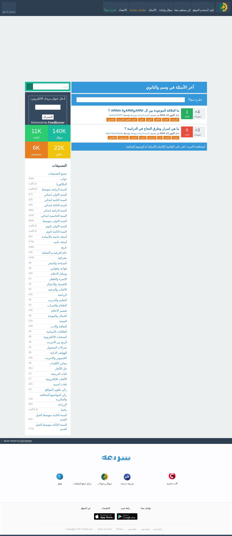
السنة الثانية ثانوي (56, 231)
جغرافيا (62, 257)
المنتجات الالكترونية (55, 336)
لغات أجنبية (60, 384)
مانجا (64, 409)
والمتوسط (123, 138)
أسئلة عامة (60, 242)
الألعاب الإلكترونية (56, 379)
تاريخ (64, 247)
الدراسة (152, 138)
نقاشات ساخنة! (138, 10)
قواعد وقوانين (58, 268)
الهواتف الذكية (58, 352)
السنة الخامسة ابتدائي (54, 215)
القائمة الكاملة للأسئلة (161, 146)
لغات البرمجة (59, 373)
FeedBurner (56, 122)
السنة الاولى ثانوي (56, 226)
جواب (63, 178)
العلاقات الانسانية (56, 331)
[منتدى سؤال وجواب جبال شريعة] (223, 7)
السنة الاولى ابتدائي (55, 194)
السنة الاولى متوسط (55, 221)
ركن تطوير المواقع (56, 389)
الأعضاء (123, 10)
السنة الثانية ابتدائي (55, 199)
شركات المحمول (57, 347)
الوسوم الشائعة (135, 146)
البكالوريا (61, 184)
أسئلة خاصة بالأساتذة (54, 236)
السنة (165, 119)
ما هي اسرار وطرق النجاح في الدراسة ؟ (152, 128)
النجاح (167, 138)
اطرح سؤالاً (110, 10)
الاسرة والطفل (58, 279)
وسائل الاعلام (59, 273)
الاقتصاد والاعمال (56, 284)
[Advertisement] (116, 56)
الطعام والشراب (57, 305)
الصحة (63, 321)
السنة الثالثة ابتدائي (55, 205)
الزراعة (62, 404)
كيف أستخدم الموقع (203, 10)
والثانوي (111, 119)
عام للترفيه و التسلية (54, 252)
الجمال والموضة (57, 315)
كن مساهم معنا (183, 10)
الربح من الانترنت (57, 342)
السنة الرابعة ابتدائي (55, 210)
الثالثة (158, 119)
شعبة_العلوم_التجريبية (127, 119)
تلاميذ (142, 138)
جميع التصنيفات (57, 173)
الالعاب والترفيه (57, 289)
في (160, 138)
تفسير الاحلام (59, 310)
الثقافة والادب (58, 326)
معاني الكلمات (58, 363)
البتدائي (134, 138)
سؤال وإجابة (165, 10)
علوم (142, 119)
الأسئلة (152, 10)
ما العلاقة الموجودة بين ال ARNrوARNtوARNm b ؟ (143, 110)
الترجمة (175, 119)
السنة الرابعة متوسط (140, 115)
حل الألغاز (61, 368)
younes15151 (116, 115)
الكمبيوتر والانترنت (56, 358)
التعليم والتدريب (57, 300)
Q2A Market (26, 441)
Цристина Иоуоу (114, 133)
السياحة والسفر (57, 263)
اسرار (175, 138)
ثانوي (150, 119)
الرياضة (62, 294)
